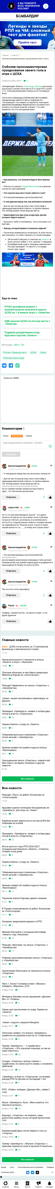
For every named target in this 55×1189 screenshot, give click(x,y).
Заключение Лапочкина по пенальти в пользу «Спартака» (26, 972)
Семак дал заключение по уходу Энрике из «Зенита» (25, 1010)
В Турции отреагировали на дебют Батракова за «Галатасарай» (26, 909)
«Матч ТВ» (19, 345)
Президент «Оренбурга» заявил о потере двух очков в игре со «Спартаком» (26, 712)
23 (13, 718)
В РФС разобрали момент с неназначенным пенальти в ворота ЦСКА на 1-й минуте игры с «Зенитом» (27, 309)
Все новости (27, 778)
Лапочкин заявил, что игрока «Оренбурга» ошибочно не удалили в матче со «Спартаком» (26, 1034)
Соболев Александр (13, 358)
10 (13, 938)
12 (19, 1070)
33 (19, 1150)
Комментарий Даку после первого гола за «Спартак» (24, 1132)
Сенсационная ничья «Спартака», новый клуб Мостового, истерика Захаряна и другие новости (26, 763)
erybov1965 (13, 507)
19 (19, 1109)
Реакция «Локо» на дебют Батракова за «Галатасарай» (23, 796)
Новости (15, 55)
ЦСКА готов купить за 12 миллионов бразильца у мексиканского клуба (25, 647)
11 (13, 754)
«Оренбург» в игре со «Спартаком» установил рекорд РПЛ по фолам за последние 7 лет (26, 1077)
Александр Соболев (33, 86)
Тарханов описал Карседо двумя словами (24, 898)
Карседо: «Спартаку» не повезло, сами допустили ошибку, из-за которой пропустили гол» (26, 1118)
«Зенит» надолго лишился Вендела (20, 1022)
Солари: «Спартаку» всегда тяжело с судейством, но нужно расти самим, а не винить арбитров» (27, 1063)
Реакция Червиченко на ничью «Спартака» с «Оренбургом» (25, 686)
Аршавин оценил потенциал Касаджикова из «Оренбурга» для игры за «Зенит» (25, 808)
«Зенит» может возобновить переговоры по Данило (25, 699)
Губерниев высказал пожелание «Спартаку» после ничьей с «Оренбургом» (25, 735)
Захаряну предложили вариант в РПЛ (22, 921)
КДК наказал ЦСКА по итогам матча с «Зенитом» (27, 322)
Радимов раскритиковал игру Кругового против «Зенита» (22, 334)
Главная (5, 55)
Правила (50, 1167)
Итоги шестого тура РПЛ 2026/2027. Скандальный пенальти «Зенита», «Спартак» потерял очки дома (25, 849)
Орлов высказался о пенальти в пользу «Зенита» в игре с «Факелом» (23, 660)
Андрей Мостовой (30, 186)
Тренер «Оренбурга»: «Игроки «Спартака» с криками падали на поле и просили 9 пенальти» (27, 1144)
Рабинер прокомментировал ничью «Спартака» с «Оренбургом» (27, 959)
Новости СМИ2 (11, 378)
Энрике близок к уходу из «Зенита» (20, 724)
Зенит (43, 352)
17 (13, 951)
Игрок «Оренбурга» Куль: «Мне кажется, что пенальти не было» (25, 1103)
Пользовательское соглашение (30, 1167)
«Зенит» (45, 239)
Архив (3, 1167)
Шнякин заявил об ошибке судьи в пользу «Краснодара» (24, 748)
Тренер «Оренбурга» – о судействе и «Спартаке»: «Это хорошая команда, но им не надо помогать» (26, 1048)
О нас (12, 1167)
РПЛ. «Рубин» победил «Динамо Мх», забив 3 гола (26, 1090)
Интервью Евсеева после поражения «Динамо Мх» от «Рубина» (26, 997)
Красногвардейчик (17, 466)
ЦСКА (33, 352)
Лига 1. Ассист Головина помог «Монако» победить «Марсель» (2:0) (24, 985)
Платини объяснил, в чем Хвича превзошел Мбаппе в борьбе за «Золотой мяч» (25, 673)
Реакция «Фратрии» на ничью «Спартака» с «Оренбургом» (25, 946)
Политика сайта (7, 1172)
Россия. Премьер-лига (14, 352)
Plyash (11, 605)
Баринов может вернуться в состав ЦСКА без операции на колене (26, 822)
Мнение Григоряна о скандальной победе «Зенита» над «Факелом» (24, 933)
